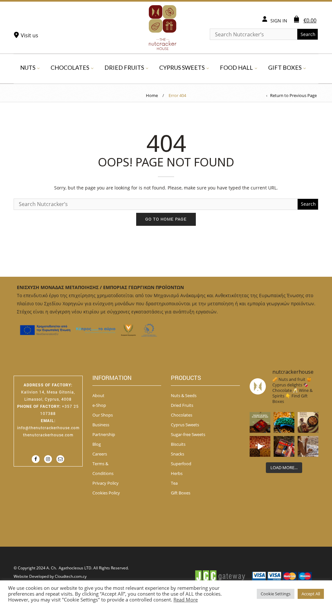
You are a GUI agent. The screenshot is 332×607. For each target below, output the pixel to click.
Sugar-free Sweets (188, 434)
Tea (174, 483)
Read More (185, 599)
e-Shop (99, 405)
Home (152, 95)
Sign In (278, 21)
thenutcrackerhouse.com (48, 434)
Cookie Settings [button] (275, 594)
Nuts (27, 67)
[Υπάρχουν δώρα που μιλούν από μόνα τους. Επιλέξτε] (284, 446)
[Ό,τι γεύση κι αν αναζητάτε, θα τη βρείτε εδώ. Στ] (284, 422)
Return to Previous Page (293, 95)
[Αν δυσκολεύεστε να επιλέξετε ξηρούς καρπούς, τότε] (308, 422)
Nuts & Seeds (183, 395)
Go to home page (166, 219)
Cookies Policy (106, 493)
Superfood (181, 464)
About (98, 395)
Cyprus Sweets (182, 67)
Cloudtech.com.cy (71, 576)
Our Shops (102, 415)
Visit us (29, 35)
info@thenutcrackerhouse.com (48, 427)
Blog (96, 444)
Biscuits (178, 444)
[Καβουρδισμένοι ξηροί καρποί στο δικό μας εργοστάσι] (308, 446)
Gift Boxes (285, 67)
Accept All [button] (311, 594)
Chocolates (70, 67)
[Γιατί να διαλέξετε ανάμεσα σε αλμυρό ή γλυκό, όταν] (260, 422)
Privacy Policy (105, 483)
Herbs (177, 473)
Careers (99, 454)
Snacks (177, 454)
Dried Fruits (124, 67)
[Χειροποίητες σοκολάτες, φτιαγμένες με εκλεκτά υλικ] (260, 446)
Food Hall (236, 67)
